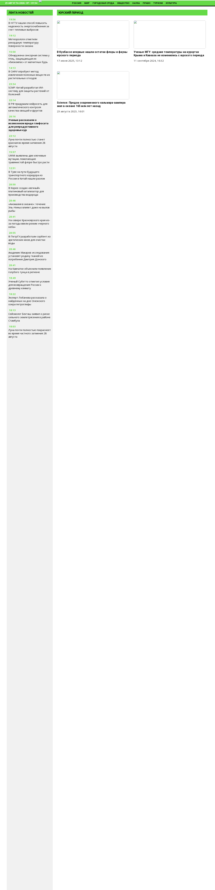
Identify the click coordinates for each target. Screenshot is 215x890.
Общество (123, 3)
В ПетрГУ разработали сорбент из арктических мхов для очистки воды (29, 240)
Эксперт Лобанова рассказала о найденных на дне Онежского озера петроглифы (27, 301)
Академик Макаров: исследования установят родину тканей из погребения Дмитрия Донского (28, 256)
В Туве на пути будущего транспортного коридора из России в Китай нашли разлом (26, 175)
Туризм (158, 3)
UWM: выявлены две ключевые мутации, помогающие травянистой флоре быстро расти (28, 159)
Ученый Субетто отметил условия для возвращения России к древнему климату (29, 285)
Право (146, 3)
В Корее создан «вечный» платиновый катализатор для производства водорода (26, 191)
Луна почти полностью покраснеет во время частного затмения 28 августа (29, 333)
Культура (171, 3)
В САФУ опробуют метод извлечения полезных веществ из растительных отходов (29, 75)
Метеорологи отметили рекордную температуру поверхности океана (23, 42)
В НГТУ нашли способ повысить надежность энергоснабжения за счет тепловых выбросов (28, 26)
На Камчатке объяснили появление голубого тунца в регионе (29, 270)
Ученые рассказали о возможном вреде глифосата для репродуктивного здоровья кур (28, 125)
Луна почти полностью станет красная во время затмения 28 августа (26, 143)
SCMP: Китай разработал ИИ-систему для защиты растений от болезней (28, 91)
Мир (87, 3)
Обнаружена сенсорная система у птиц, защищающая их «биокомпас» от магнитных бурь (29, 59)
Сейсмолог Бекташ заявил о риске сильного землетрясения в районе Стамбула (29, 317)
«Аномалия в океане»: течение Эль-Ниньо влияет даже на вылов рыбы (29, 207)
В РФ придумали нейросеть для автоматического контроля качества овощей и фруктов (27, 107)
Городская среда (103, 3)
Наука (136, 3)
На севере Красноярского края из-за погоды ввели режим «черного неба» (29, 223)
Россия (76, 3)
